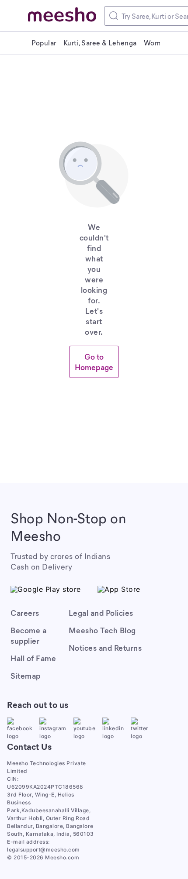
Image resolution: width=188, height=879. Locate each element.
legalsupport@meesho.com (43, 849)
